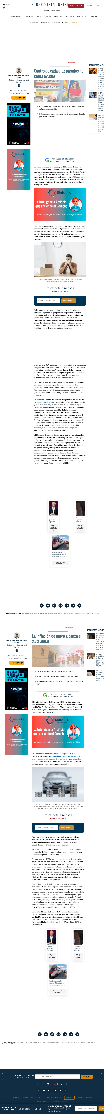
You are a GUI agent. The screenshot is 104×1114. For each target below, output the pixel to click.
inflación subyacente (51, 1042)
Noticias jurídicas (17, 16)
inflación (37, 1042)
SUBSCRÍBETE (76, 6)
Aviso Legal (65, 1102)
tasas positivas (8, 1044)
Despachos (93, 16)
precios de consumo (87, 1042)
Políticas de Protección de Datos (48, 1102)
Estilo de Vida (33, 23)
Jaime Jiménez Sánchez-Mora (18, 76)
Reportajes (29, 16)
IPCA (68, 1042)
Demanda (24, 1042)
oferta (74, 1042)
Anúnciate (69, 1098)
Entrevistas (47, 16)
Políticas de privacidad (54, 1098)
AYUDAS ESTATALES (30, 613)
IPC (63, 1042)
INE (31, 1042)
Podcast (64, 23)
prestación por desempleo (75, 613)
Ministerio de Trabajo (48, 613)
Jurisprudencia (70, 16)
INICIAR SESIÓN (93, 6)
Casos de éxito (82, 16)
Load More (52, 1053)
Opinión (38, 16)
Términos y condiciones (85, 1098)
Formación (55, 23)
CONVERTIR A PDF (19, 98)
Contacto (25, 1098)
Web (1, 54)
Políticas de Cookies (37, 1098)
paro (60, 613)
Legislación (58, 16)
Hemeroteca (45, 23)
